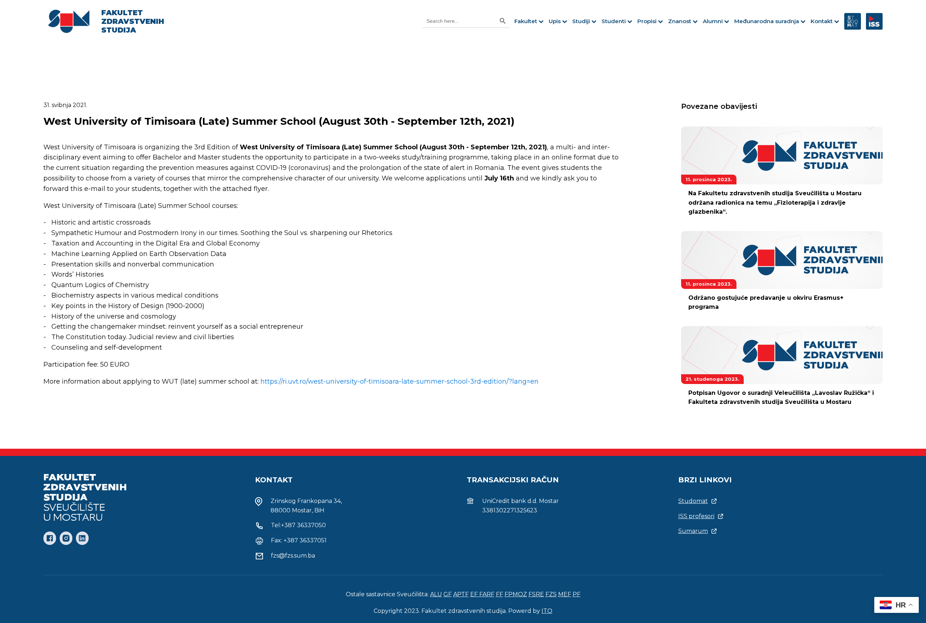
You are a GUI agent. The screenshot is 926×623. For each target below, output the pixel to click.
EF (474, 594)
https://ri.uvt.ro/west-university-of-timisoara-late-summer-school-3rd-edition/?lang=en (399, 381)
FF (499, 594)
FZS (551, 594)
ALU (436, 594)
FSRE (536, 594)
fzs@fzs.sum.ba (293, 555)
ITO (546, 610)
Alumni (713, 21)
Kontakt (822, 21)
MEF (564, 594)
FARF (486, 594)
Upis (555, 21)
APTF (461, 594)
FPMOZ (516, 594)
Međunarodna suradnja (766, 21)
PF (577, 594)
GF (447, 594)
